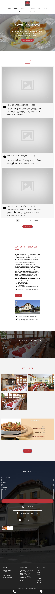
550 (30, 220)
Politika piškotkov (7, 577)
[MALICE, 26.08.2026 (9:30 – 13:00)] (27, 142)
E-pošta (3, 482)
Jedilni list (15, 8)
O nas (27, 8)
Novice (39, 8)
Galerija (33, 8)
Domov (9, 8)
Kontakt (46, 8)
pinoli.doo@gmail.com (8, 575)
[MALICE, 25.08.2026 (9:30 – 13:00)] (27, 192)
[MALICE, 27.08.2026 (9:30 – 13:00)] (27, 91)
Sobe (22, 8)
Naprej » (36, 220)
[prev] (5, 431)
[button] (27, 501)
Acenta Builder (34, 588)
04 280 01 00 (8, 574)
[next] (50, 431)
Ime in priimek (5, 477)
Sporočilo (4, 487)
